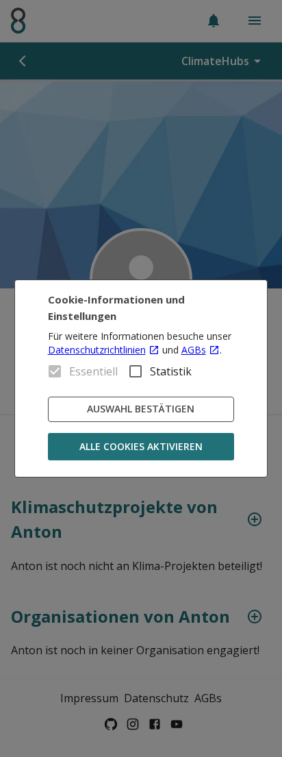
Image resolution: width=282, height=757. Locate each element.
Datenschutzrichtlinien (97, 349)
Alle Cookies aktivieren (141, 446)
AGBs (193, 349)
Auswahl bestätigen (140, 408)
